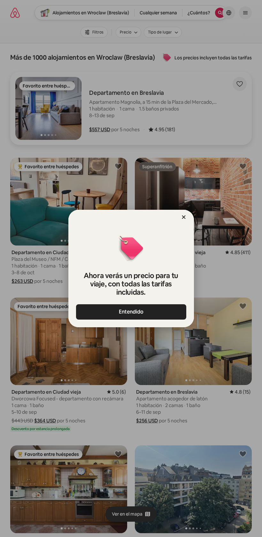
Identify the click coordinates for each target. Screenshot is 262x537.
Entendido (131, 311)
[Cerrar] (183, 217)
